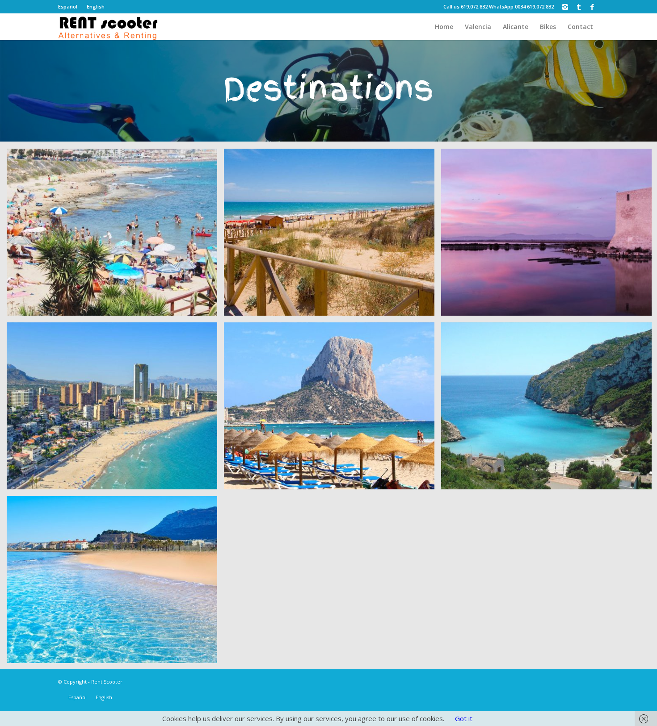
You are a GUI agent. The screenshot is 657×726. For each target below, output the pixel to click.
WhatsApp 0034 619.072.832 (521, 6)
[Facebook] (592, 6)
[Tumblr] (578, 6)
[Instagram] (565, 6)
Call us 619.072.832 (465, 6)
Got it (463, 718)
